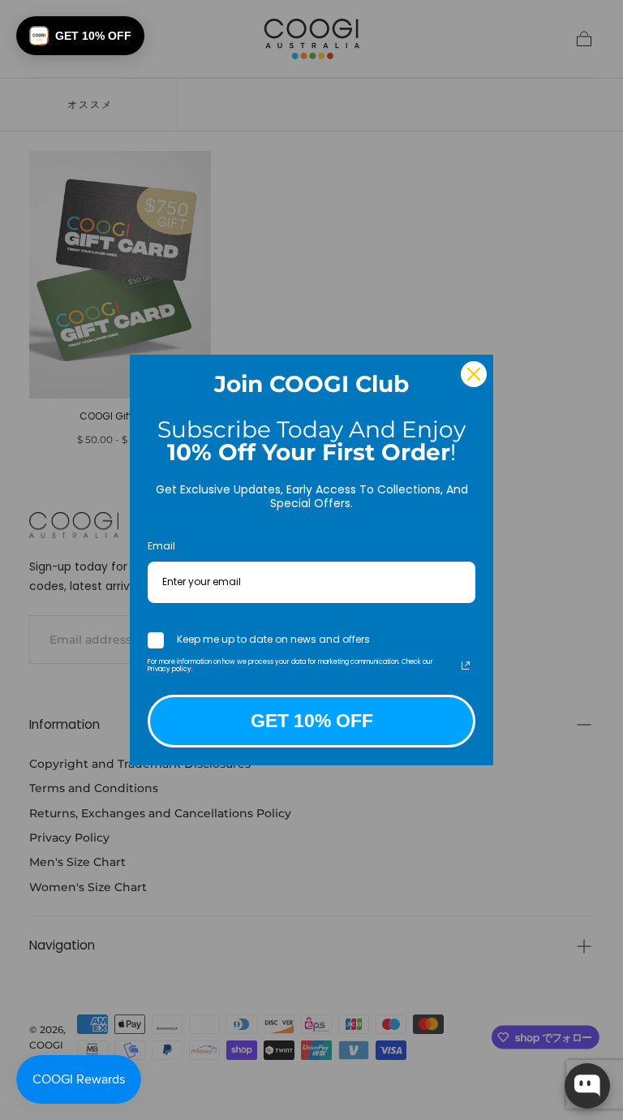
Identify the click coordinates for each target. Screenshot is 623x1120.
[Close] (473, 374)
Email (161, 546)
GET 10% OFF (312, 720)
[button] (80, 35)
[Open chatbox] (587, 1086)
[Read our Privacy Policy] (465, 665)
